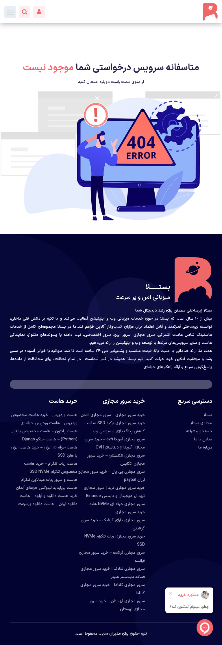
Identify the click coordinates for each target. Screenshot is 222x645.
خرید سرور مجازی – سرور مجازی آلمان (113, 415)
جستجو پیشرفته (199, 431)
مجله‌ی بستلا (201, 423)
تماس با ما (203, 439)
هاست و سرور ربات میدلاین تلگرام (49, 480)
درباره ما (205, 447)
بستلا (208, 415)
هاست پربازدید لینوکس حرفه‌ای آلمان (46, 488)
